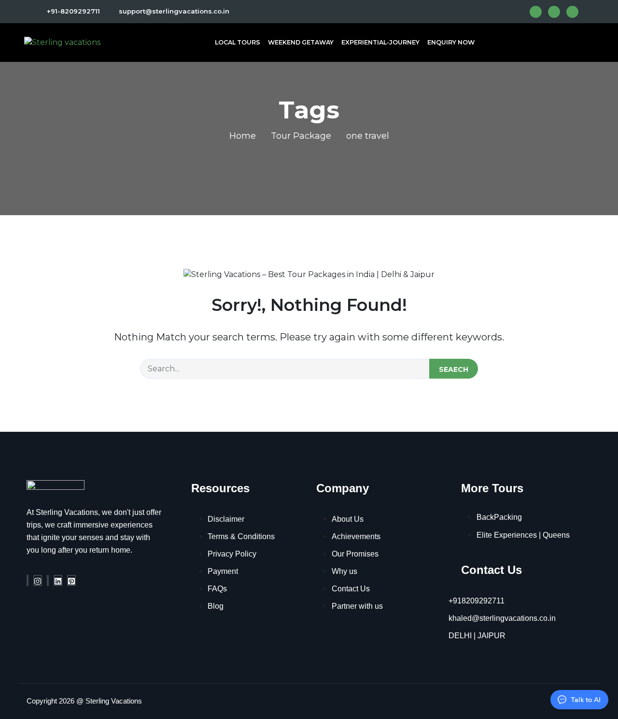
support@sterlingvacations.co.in (173, 11)
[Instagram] (37, 580)
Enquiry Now (451, 42)
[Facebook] (27, 580)
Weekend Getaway (301, 42)
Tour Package (301, 136)
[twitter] (48, 580)
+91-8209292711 (73, 11)
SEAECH (453, 369)
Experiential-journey (380, 42)
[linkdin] (58, 580)
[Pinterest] (71, 580)
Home (242, 136)
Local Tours (237, 42)
